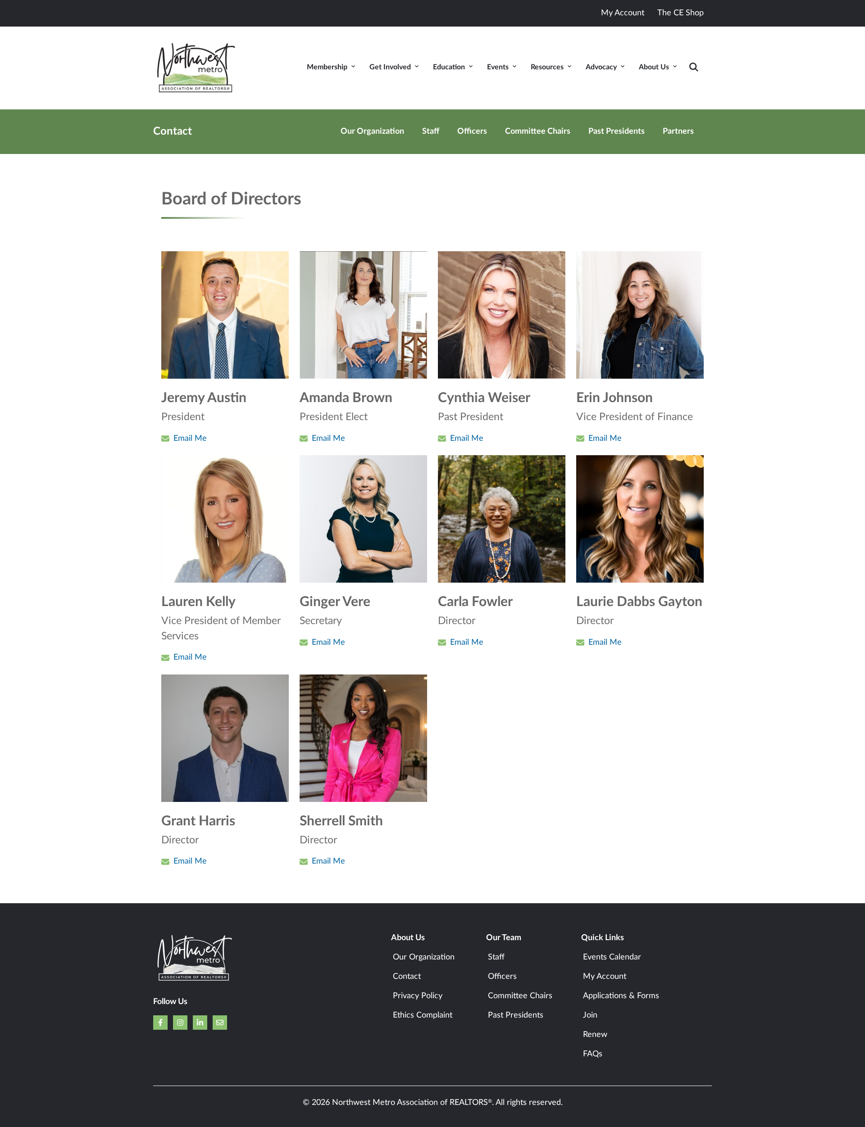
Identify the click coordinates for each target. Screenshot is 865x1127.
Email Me (190, 439)
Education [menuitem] (449, 67)
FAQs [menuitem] (592, 1054)
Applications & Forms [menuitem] (621, 996)
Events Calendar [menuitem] (612, 957)
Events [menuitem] (498, 67)
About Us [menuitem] (654, 67)
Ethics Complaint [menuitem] (422, 1015)
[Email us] (220, 1022)
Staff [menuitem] (430, 131)
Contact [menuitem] (407, 977)
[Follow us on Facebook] (160, 1022)
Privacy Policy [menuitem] (417, 996)
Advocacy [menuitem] (601, 67)
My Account (622, 13)
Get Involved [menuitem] (390, 67)
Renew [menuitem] (595, 1035)
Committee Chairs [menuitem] (537, 131)
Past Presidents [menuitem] (616, 131)
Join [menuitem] (590, 1015)
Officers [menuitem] (472, 131)
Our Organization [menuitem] (372, 131)
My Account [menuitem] (604, 977)
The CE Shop (680, 13)
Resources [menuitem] (547, 67)
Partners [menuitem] (678, 131)
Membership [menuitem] (327, 67)
